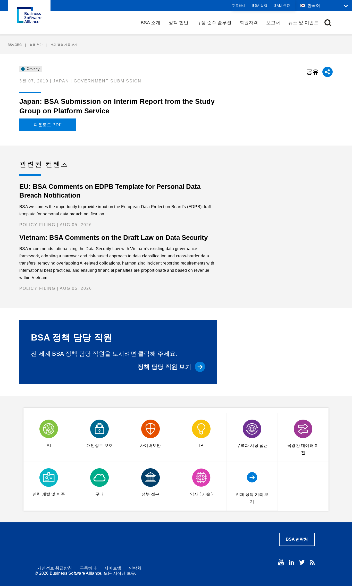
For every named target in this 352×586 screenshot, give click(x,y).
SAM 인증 (282, 5)
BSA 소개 (150, 22)
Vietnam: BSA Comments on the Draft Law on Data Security (113, 237)
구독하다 (239, 5)
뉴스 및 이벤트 (303, 22)
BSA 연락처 (297, 539)
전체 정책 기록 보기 (63, 45)
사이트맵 (112, 568)
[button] (327, 22)
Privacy (33, 69)
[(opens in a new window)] (281, 562)
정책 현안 (178, 22)
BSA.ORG (15, 45)
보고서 (273, 22)
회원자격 (248, 22)
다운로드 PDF (48, 125)
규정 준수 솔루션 (213, 22)
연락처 (135, 568)
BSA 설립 (259, 5)
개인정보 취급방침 (54, 568)
